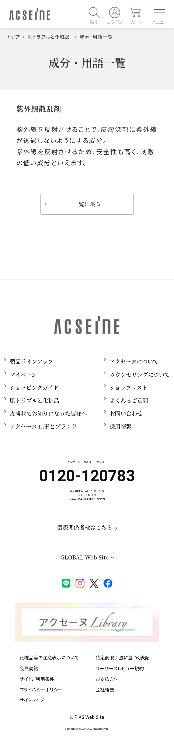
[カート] (134, 12)
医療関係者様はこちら (84, 527)
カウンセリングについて (139, 374)
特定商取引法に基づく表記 (122, 657)
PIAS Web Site (89, 717)
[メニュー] (157, 12)
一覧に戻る (87, 204)
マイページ (23, 374)
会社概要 (104, 689)
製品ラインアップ (31, 361)
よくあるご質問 (128, 400)
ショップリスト (128, 387)
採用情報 (120, 426)
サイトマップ (32, 700)
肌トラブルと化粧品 (49, 36)
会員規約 (29, 668)
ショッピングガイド (34, 387)
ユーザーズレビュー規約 (119, 668)
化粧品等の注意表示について (49, 657)
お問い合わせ (126, 413)
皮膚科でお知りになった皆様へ (48, 413)
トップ (13, 36)
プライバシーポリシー (41, 689)
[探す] (94, 12)
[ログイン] (114, 12)
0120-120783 (87, 476)
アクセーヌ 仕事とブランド (43, 426)
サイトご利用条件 (37, 679)
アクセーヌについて (134, 361)
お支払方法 (107, 679)
